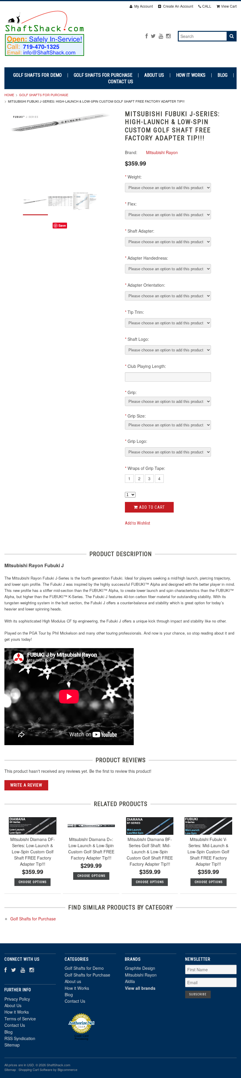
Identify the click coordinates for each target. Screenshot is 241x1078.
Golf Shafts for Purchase (103, 75)
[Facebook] (146, 35)
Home (9, 94)
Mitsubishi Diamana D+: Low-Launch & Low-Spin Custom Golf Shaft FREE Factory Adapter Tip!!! (91, 848)
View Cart (229, 6)
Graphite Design (140, 968)
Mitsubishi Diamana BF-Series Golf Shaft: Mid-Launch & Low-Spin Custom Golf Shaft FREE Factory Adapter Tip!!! (150, 851)
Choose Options (32, 882)
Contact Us (120, 82)
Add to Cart (151, 507)
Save (62, 225)
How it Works (190, 75)
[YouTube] (161, 35)
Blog (222, 75)
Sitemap (12, 1045)
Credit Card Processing (81, 1037)
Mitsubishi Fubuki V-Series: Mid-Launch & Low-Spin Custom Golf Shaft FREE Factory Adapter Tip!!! (208, 851)
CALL (206, 6)
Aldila (130, 981)
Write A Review (26, 785)
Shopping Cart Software (35, 1069)
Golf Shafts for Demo (37, 75)
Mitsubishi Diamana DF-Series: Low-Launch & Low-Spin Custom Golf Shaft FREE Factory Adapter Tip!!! (32, 851)
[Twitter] (153, 35)
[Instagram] (168, 35)
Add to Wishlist (137, 523)
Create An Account (177, 6)
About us (154, 75)
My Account (143, 6)
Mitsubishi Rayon (141, 975)
